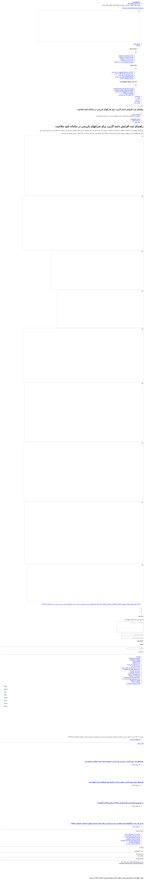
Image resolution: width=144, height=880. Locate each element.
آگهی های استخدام (135, 658)
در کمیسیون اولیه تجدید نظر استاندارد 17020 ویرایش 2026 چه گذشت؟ (120, 803)
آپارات (138, 656)
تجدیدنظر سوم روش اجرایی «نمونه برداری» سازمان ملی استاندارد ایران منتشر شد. (116, 782)
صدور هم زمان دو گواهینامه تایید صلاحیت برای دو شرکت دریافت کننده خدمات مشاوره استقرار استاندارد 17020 (107, 823)
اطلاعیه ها (137, 661)
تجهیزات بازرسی (135, 666)
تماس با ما (137, 102)
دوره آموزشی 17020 (134, 674)
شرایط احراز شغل (135, 675)
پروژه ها (138, 99)
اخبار (138, 98)
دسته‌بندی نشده (136, 672)
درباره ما (137, 101)
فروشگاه (137, 96)
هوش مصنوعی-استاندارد (133, 683)
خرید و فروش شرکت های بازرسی (130, 667)
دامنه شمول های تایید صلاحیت (131, 669)
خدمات (138, 45)
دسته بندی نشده (135, 671)
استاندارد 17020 (136, 114)
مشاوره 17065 (135, 682)
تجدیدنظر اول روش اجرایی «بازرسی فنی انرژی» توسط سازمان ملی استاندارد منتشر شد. (114, 761)
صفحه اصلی (136, 44)
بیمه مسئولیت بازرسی (134, 664)
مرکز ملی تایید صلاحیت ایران (132, 678)
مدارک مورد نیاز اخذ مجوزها (132, 677)
